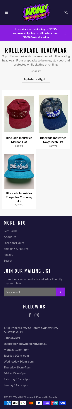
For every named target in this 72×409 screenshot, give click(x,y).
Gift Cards (10, 231)
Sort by (36, 71)
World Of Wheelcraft (24, 396)
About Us (10, 236)
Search (8, 260)
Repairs (8, 254)
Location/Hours (14, 242)
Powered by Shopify (46, 396)
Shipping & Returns (16, 248)
